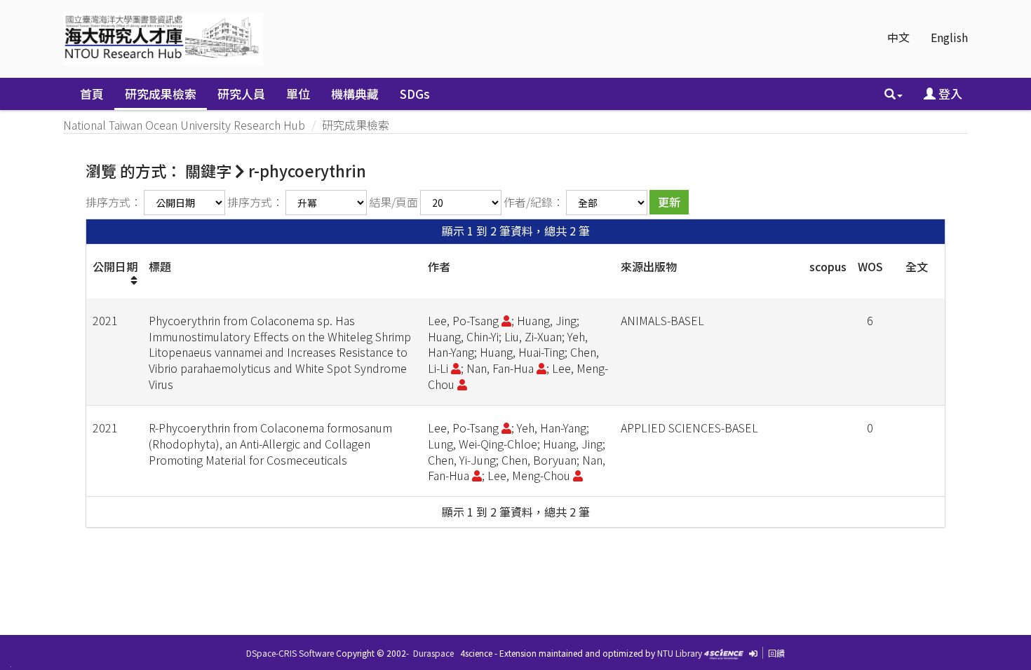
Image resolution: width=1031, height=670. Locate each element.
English (949, 37)
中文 (898, 37)
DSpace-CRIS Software (290, 653)
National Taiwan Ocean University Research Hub (184, 124)
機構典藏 (355, 93)
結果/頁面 (393, 201)
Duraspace (433, 653)
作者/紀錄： (534, 201)
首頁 (92, 93)
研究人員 (241, 93)
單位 (298, 93)
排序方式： (114, 201)
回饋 (776, 653)
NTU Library (679, 653)
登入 (949, 93)
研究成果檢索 (160, 93)
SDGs (415, 93)
